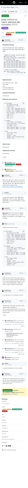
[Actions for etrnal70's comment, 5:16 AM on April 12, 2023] (25, 192)
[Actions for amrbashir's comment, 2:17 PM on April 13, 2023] (25, 208)
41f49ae (22, 354)
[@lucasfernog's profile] (3, 274)
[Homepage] (14, 2)
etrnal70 (6, 192)
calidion (6, 363)
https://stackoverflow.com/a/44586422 (13, 186)
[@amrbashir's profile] (3, 176)
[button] (23, 55)
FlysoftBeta (7, 40)
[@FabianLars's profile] (3, 374)
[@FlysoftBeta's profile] (3, 40)
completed (7, 359)
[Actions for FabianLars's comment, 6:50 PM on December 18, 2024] (25, 374)
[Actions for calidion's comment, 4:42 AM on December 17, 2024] (25, 363)
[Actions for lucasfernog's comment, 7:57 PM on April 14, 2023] (25, 301)
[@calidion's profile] (3, 364)
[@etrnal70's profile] (3, 193)
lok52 (5, 223)
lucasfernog (7, 273)
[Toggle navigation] (2, 2)
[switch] (4, 157)
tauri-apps (6, 7)
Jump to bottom (5, 36)
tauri (12, 7)
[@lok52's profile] (3, 224)
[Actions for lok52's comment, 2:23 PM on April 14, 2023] (25, 224)
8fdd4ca (22, 345)
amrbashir (7, 175)
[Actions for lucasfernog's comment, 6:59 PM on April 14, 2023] (25, 273)
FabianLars (7, 373)
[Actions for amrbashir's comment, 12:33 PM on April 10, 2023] (25, 175)
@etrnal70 (5, 213)
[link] (8, 162)
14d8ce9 (22, 326)
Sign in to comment (12, 394)
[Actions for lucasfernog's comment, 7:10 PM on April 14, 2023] (25, 290)
